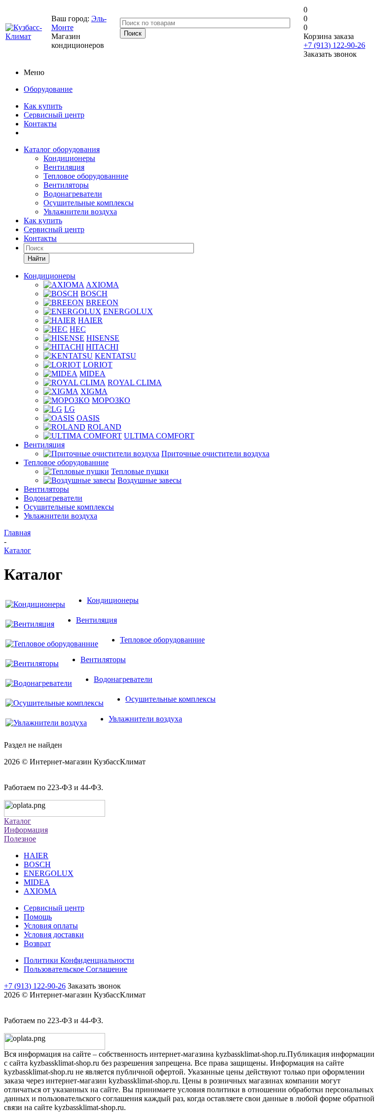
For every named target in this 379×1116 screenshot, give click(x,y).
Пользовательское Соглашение (75, 969)
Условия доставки (54, 934)
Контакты (40, 124)
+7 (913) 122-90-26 (334, 45)
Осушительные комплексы (88, 203)
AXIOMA (40, 891)
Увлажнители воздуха (80, 211)
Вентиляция (63, 167)
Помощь (38, 917)
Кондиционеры (69, 158)
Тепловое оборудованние (85, 176)
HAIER (36, 855)
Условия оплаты (51, 925)
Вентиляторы (66, 185)
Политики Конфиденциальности (79, 960)
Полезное (20, 839)
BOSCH (37, 864)
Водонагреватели (72, 194)
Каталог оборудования (62, 149)
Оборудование (48, 89)
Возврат (37, 943)
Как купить (43, 106)
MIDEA (37, 882)
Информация (26, 830)
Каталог (17, 821)
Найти (36, 258)
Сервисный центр (54, 115)
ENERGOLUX (49, 873)
